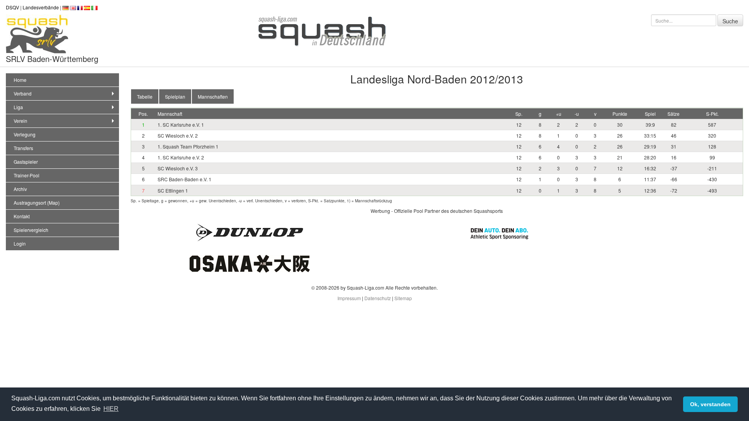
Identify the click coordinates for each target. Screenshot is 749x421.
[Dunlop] (249, 231)
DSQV (12, 7)
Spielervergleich (31, 229)
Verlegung (24, 134)
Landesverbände (41, 7)
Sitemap (403, 298)
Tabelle (145, 96)
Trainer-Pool (26, 175)
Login (20, 243)
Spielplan (175, 96)
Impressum (349, 298)
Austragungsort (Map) (37, 202)
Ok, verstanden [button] (710, 404)
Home (20, 79)
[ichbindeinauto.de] (499, 232)
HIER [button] (111, 408)
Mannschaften (213, 96)
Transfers (23, 148)
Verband (23, 93)
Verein (20, 120)
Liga (18, 107)
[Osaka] (250, 263)
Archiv (20, 189)
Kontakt (22, 216)
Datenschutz (377, 298)
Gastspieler (26, 161)
